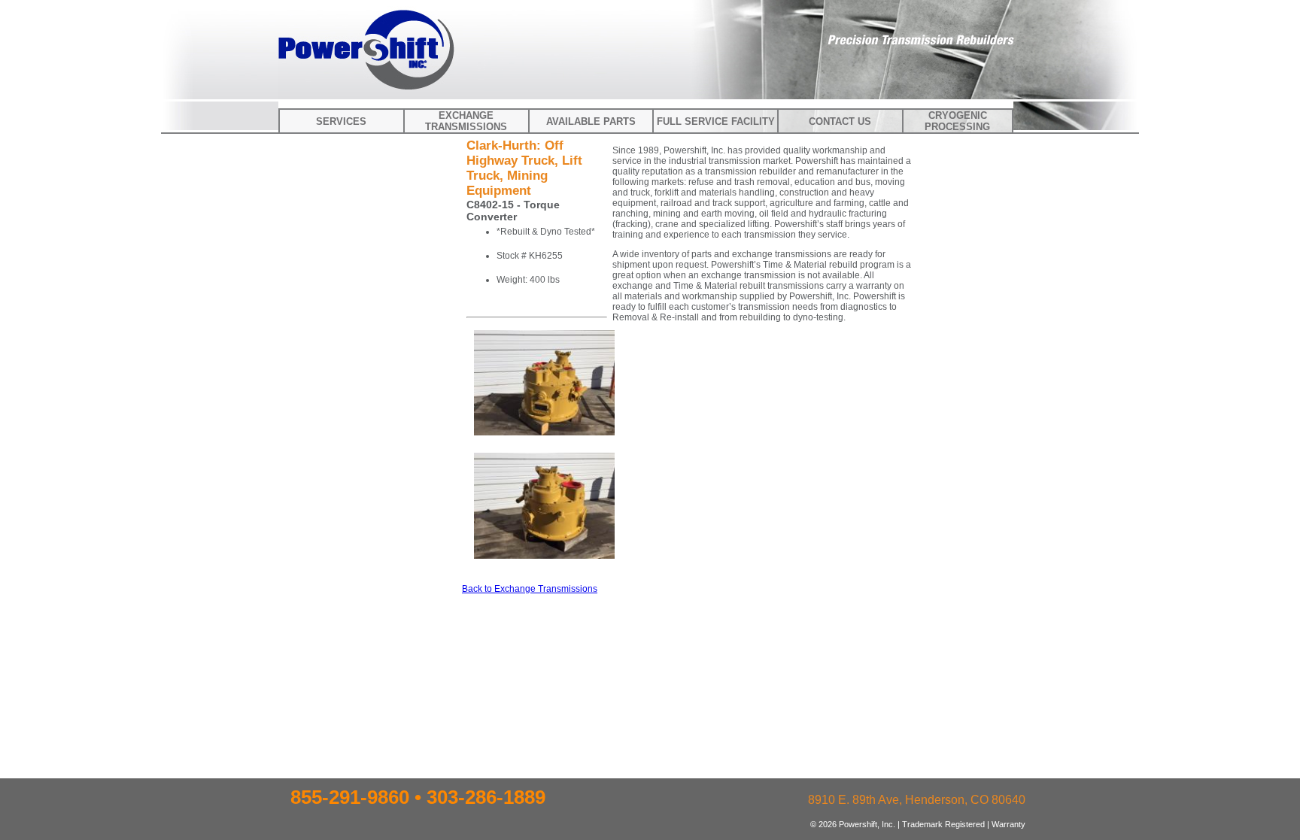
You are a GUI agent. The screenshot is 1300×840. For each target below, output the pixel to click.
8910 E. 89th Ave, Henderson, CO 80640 (916, 799)
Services (341, 121)
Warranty (1008, 824)
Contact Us (840, 121)
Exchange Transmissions (466, 121)
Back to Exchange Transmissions (529, 589)
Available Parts (591, 121)
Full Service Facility (716, 121)
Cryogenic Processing (957, 121)
